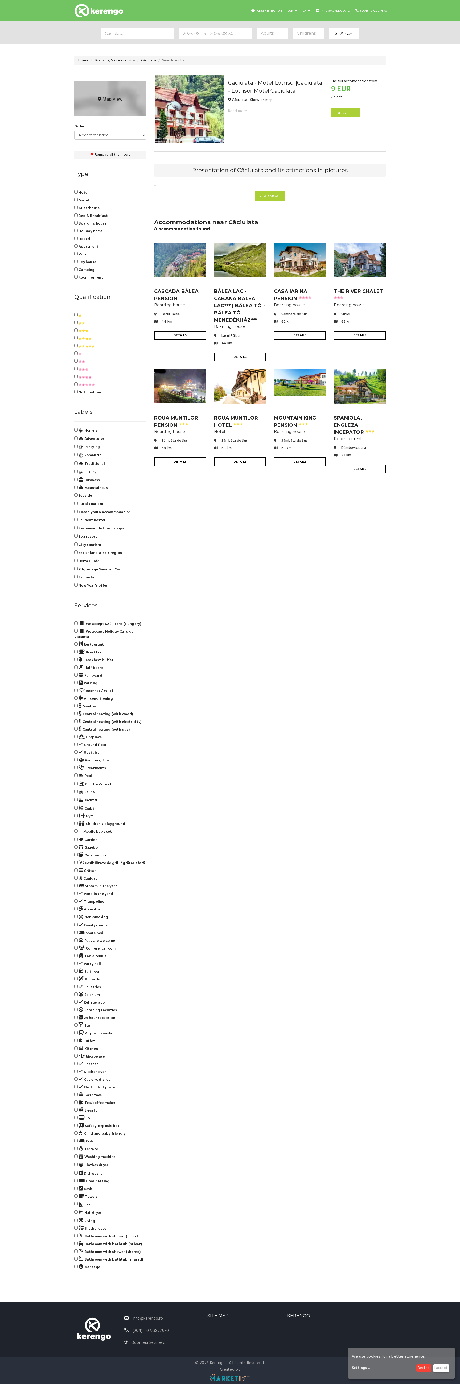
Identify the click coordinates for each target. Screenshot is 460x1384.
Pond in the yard (98, 894)
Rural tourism (91, 504)
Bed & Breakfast (93, 216)
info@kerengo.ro (335, 11)
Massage (91, 1267)
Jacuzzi (90, 800)
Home (83, 60)
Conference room (100, 948)
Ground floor (95, 745)
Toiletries (92, 987)
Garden (90, 840)
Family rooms (95, 925)
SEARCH (344, 33)
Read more (237, 111)
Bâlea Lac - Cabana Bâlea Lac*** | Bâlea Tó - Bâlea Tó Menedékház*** (239, 305)
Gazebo (90, 848)
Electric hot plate (99, 1087)
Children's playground (105, 824)
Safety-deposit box (101, 1126)
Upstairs (91, 753)
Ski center (87, 577)
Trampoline (93, 902)
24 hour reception (99, 1018)
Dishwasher (93, 1173)
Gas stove (92, 1095)
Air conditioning (98, 699)
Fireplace (93, 737)
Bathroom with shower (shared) (112, 1252)
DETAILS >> (345, 113)
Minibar (88, 706)
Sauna (89, 792)
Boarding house (92, 223)
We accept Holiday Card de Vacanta (104, 634)
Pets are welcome (99, 941)
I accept (440, 1368)
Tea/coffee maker (99, 1103)
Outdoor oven (96, 855)
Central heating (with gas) (105, 729)
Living (89, 1221)
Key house (87, 262)
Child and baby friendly (104, 1134)
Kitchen (90, 1049)
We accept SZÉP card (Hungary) (113, 624)
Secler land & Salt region (100, 553)
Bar (87, 1026)
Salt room (92, 972)
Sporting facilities (100, 1010)
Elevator (91, 1110)
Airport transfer (99, 1033)
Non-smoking (95, 917)
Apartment (88, 247)
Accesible (91, 909)
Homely (90, 431)
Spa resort (88, 537)
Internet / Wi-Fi (99, 691)
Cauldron (91, 878)
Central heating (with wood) (107, 714)
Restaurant (93, 645)
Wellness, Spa (96, 760)
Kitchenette (95, 1229)
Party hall (92, 964)
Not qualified (90, 392)
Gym (89, 816)
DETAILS (180, 335)
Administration (269, 11)
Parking (90, 683)
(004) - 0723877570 (373, 11)
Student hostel (92, 520)
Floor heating (97, 1181)
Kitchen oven (94, 1072)
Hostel (84, 239)
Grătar (89, 871)
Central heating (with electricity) (111, 722)
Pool (87, 776)
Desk (87, 1189)
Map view (111, 99)
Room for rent (90, 277)
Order (79, 126)
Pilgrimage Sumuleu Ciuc (100, 569)
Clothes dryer (95, 1165)
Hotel (83, 193)
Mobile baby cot (97, 832)
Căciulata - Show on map (252, 100)
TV (88, 1118)
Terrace (90, 1149)
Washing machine (99, 1157)
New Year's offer (93, 586)
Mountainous (95, 488)
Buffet (88, 1041)
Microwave (95, 1056)
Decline (424, 1368)
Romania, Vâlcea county (114, 60)
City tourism (90, 545)
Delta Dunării (90, 561)
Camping (86, 270)
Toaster (90, 1064)
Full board (92, 675)
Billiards (92, 979)
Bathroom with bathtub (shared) (113, 1259)
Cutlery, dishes (96, 1080)
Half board (93, 668)
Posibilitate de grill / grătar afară (114, 863)
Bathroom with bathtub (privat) (112, 1244)
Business (91, 480)
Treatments (95, 768)
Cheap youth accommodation (105, 512)
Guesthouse (89, 208)
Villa (82, 254)
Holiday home (90, 231)
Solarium (91, 995)
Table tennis (94, 956)
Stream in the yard (101, 886)
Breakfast (94, 652)
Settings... (361, 1368)
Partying (91, 447)
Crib (89, 1141)
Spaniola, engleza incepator (354, 425)
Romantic (92, 455)
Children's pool (97, 784)
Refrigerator (94, 1002)
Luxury (89, 472)
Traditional (94, 464)
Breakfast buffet (97, 660)
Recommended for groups (101, 528)
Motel (83, 200)
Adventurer (93, 439)
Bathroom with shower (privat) (111, 1236)
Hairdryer (92, 1213)
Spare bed (94, 933)
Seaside (85, 496)
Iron (87, 1204)
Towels (90, 1197)
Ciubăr (89, 808)
